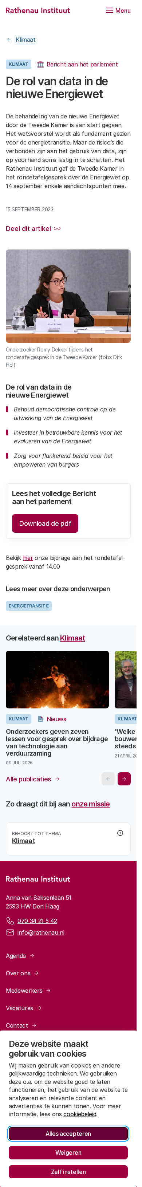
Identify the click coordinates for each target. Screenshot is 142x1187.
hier (28, 557)
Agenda (16, 953)
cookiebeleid (79, 1114)
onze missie (90, 801)
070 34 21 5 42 (37, 918)
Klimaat (26, 39)
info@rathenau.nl (40, 930)
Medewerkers (24, 988)
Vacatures (19, 1005)
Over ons (18, 970)
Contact (17, 1023)
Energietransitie (29, 606)
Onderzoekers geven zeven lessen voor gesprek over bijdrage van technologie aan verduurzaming (50, 740)
